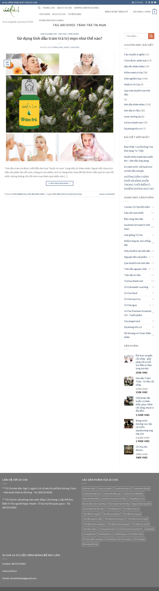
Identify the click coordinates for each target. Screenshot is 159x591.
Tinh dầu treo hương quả (118, 524)
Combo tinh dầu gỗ (141, 488)
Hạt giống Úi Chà (133, 234)
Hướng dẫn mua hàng (86, 8)
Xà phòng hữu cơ (133, 128)
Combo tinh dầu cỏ (123, 488)
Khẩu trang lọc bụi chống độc (137, 242)
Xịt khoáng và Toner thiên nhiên (137, 335)
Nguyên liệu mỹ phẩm (135, 256)
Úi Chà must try (132, 298)
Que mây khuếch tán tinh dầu (137, 92)
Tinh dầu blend (113, 508)
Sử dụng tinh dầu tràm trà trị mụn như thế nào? (59, 38)
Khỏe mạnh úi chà (133, 72)
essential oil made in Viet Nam (137, 226)
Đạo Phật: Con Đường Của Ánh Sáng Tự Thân (138, 148)
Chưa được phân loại (135, 60)
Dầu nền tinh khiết (133, 212)
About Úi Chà (64, 8)
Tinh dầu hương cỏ (130, 508)
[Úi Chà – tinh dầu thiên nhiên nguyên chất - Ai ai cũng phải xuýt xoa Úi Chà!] (17, 12)
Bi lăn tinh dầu (89, 488)
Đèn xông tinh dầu (133, 218)
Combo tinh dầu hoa (91, 493)
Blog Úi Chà (59, 14)
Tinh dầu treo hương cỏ (114, 519)
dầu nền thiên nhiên (134, 66)
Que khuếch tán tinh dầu (137, 262)
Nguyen (75, 47)
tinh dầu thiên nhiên (68, 34)
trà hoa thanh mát (133, 122)
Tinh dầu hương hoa (111, 514)
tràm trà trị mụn (75, 194)
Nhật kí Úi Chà (132, 84)
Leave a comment (107, 194)
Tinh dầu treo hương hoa (93, 524)
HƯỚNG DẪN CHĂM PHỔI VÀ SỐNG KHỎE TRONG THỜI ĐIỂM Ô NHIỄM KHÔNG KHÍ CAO (139, 182)
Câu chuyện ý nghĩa (134, 54)
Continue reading (59, 183)
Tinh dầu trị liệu (132, 274)
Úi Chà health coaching (136, 286)
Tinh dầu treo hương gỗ (137, 519)
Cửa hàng (44, 14)
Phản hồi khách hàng (51, 20)
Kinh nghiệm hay (49, 34)
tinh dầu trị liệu (132, 110)
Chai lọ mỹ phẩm (105, 488)
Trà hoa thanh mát (133, 280)
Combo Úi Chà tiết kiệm (137, 206)
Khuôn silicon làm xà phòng (94, 503)
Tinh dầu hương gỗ (91, 514)
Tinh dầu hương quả (132, 514)
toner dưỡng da (132, 116)
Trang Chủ (49, 8)
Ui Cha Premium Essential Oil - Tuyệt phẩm (137, 312)
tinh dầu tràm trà (60, 194)
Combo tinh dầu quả (111, 493)
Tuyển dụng (75, 14)
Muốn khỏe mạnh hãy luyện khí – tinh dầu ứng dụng (138, 158)
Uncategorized (132, 321)
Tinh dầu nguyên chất (135, 268)
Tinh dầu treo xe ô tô (140, 524)
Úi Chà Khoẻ (130, 293)
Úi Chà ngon (130, 305)
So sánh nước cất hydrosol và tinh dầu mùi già (138, 168)
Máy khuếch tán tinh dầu (137, 250)
